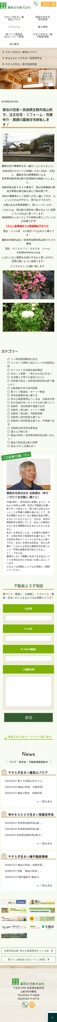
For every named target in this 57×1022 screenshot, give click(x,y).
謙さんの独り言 (19, 431)
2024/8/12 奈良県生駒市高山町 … (23, 822)
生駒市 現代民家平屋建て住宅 (28, 406)
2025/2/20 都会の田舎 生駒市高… (24, 786)
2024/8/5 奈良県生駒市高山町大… (24, 834)
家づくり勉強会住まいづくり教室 (14, 35)
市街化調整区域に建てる (24, 395)
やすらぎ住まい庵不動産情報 (21, 64)
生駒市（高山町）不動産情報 (26, 413)
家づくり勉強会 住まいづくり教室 (26, 959)
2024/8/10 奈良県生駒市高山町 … (23, 828)
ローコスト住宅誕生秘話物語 (26, 369)
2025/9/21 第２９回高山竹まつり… (24, 780)
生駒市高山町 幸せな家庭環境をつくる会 (26, 950)
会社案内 (14, 43)
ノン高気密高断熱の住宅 (24, 359)
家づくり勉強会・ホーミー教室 (28, 391)
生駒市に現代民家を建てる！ (26, 417)
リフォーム (14, 26)
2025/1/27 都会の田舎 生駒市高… (24, 792)
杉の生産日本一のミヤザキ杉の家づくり (33, 402)
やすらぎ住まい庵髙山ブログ (14, 18)
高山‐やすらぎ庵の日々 (23, 446)
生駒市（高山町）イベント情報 (28, 409)
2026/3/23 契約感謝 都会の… (23, 876)
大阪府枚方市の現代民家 (24, 388)
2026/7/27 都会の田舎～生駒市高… (24, 864)
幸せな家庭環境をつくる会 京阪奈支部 (33, 398)
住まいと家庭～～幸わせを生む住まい (31, 373)
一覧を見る (46, 801)
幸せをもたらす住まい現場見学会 (23, 58)
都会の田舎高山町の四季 (24, 442)
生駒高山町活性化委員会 (24, 427)
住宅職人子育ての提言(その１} (27, 377)
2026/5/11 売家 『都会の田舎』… (23, 870)
